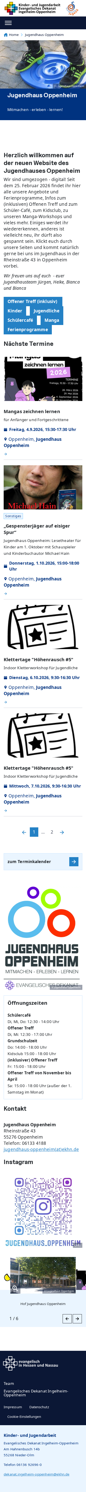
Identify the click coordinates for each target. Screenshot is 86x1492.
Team (9, 1383)
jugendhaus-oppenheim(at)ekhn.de (41, 1149)
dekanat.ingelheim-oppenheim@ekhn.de (36, 1474)
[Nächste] (62, 832)
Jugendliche (46, 311)
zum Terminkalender (29, 861)
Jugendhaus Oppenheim (44, 34)
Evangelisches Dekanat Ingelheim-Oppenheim (36, 1392)
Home (14, 34)
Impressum (13, 1407)
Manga (51, 320)
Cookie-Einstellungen (24, 1416)
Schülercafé (20, 320)
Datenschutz (39, 1407)
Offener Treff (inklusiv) (33, 301)
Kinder (15, 311)
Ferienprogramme (28, 330)
